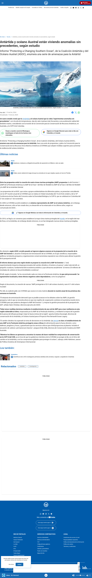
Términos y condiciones (70, 546)
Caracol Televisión (18, 539)
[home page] (46, 3)
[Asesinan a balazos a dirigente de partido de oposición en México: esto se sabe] (5, 163)
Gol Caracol (16, 542)
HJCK (14, 546)
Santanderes (14, 354)
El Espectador (16, 551)
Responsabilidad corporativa (71, 539)
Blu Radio (2, 37)
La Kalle (15, 544)
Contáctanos (40, 546)
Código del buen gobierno (43, 544)
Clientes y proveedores (43, 548)
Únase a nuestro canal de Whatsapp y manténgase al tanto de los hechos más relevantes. (18, 133)
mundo (62, 219)
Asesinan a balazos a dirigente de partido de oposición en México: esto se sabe (38, 163)
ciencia (55, 321)
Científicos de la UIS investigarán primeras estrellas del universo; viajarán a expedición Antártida (43, 357)
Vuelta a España (64, 7)
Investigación (33, 366)
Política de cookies (68, 544)
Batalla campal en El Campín (23, 7)
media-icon (46, 575)
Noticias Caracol (17, 537)
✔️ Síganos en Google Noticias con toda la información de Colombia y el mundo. (42, 213)
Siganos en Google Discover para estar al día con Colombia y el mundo (62, 132)
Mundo (8, 37)
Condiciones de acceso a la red (71, 537)
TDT (38, 542)
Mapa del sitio (40, 553)
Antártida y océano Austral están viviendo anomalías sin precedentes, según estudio (33, 37)
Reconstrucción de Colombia (51, 7)
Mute (73, 575)
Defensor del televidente (43, 539)
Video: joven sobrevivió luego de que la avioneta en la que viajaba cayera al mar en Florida (42, 173)
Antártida (26, 119)
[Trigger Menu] (2, 3)
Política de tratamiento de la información (74, 542)
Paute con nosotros (42, 551)
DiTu (14, 548)
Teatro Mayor (16, 553)
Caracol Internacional (18, 555)
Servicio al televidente (42, 537)
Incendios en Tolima (37, 7)
